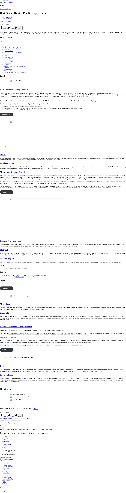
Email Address (4, 426)
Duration (11, 61)
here (20, 159)
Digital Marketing (8, 466)
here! (36, 408)
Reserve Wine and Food (11, 54)
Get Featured (6, 468)
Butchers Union (9, 51)
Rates (10, 58)
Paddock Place (9, 69)
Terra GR (7, 64)
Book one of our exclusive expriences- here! (17, 72)
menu (1, 371)
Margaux (7, 55)
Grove (7, 67)
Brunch (8, 380)
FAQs (5, 471)
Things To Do (7, 465)
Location (11, 60)
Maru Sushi (8, 63)
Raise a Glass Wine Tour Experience (15, 66)
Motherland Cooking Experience (13, 52)
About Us (6, 463)
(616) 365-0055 (19, 277)
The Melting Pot (9, 57)
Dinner (25, 380)
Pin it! (6, 46)
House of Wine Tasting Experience (14, 48)
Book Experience (6, 114)
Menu (2, 6)
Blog (4, 469)
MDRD (7, 49)
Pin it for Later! (9, 70)
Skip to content (4, 0)
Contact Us (6, 473)
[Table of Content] (63, 41)
